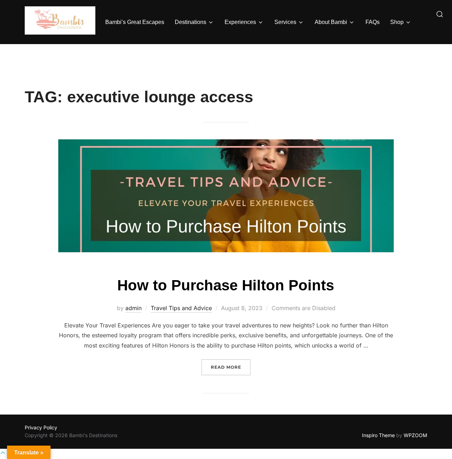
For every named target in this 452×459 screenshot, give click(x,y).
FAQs (372, 22)
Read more (231, 367)
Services (285, 22)
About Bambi (331, 22)
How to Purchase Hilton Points (225, 285)
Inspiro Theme (378, 435)
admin (133, 308)
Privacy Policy (41, 427)
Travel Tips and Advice (181, 308)
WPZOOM (415, 435)
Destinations (190, 22)
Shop (397, 22)
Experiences (240, 22)
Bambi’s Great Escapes (134, 22)
